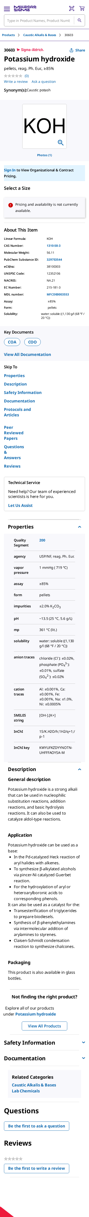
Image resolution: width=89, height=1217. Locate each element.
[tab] (12, 35)
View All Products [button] (44, 1026)
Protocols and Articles (17, 412)
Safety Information (23, 392)
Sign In (10, 170)
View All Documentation (27, 354)
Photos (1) (44, 155)
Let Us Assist (20, 505)
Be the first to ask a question (36, 1126)
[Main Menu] (7, 8)
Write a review (16, 81)
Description (15, 384)
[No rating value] (14, 75)
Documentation (19, 401)
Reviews (12, 466)
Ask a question (44, 81)
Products (8, 35)
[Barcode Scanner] (72, 8)
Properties (14, 375)
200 (42, 540)
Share (80, 50)
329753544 (54, 259)
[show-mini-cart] (82, 8)
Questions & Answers (14, 452)
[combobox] (44, 20)
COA (12, 342)
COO (32, 342)
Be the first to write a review (38, 1169)
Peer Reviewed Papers (13, 433)
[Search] (79, 20)
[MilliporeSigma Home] (25, 8)
